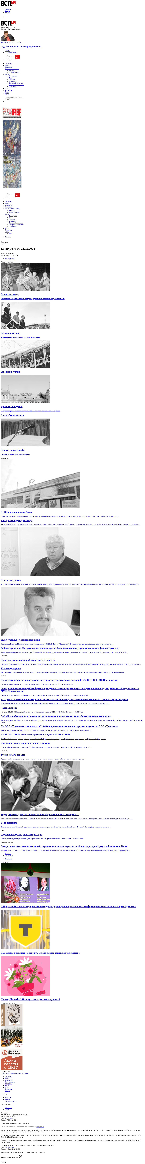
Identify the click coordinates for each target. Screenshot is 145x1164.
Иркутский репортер (16, 83)
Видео (7, 92)
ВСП (10, 78)
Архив (7, 74)
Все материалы (10, 258)
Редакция (8, 9)
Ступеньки (12, 86)
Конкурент (12, 81)
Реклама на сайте (10, 1101)
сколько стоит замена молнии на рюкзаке (15, 1073)
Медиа (7, 232)
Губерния (12, 79)
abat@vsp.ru (9, 1118)
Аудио (7, 94)
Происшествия (10, 1082)
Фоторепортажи (14, 72)
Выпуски (8, 237)
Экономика (8, 67)
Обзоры (7, 1091)
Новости (11, 70)
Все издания (13, 76)
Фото (6, 88)
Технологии (9, 855)
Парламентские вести (12, 69)
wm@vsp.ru (40, 1127)
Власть (7, 65)
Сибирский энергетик (16, 85)
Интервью (8, 207)
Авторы (7, 11)
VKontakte (8, 1108)
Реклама (7, 12)
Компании (8, 90)
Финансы (8, 854)
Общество (8, 63)
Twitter (7, 1109)
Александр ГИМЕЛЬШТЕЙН (11, 42)
